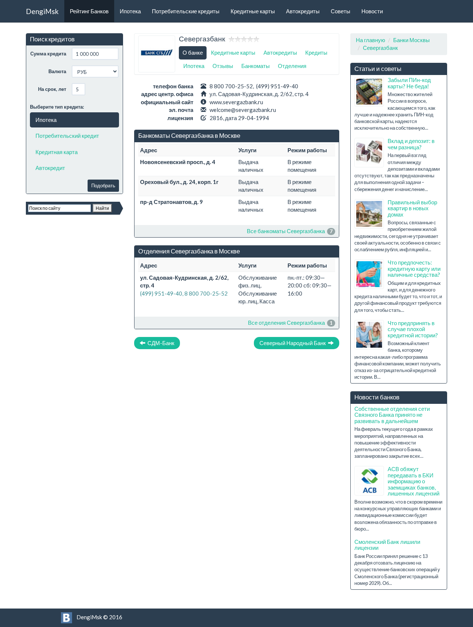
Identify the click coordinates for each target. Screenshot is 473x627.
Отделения (292, 65)
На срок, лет (52, 89)
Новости (372, 11)
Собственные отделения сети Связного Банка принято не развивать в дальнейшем (392, 414)
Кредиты (316, 52)
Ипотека (130, 11)
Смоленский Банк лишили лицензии (387, 544)
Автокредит (50, 167)
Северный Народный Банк (293, 343)
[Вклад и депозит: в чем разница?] (369, 152)
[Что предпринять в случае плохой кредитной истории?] (369, 335)
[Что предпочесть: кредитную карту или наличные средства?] (369, 274)
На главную (370, 40)
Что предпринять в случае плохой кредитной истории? (413, 329)
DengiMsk (42, 11)
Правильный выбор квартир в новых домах (412, 208)
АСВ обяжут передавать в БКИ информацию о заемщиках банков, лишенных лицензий (413, 481)
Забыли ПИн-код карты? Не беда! (409, 82)
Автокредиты (303, 11)
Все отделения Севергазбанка (286, 322)
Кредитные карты (253, 11)
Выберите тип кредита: (57, 107)
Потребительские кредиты (186, 11)
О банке (193, 52)
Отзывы (222, 65)
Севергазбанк (380, 47)
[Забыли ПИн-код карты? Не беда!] (369, 91)
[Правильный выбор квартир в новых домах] (369, 214)
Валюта (57, 71)
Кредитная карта (56, 152)
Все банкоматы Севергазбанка (286, 231)
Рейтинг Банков (89, 11)
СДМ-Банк (159, 343)
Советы (340, 11)
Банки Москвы (411, 40)
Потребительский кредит (67, 135)
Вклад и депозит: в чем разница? (411, 143)
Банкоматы (255, 65)
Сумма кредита (48, 54)
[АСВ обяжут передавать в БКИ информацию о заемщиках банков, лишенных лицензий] (369, 480)
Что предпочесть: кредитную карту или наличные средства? (414, 268)
